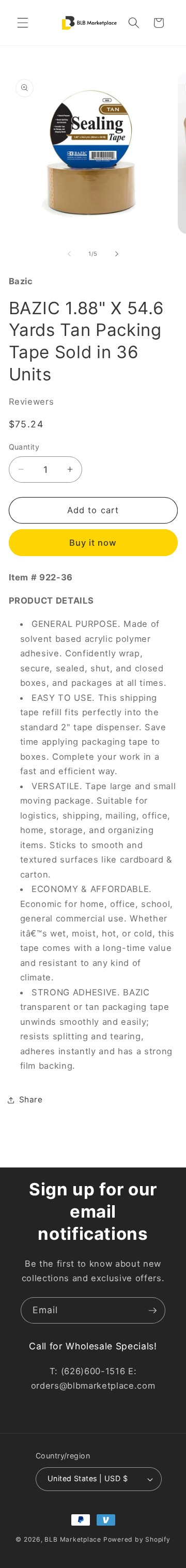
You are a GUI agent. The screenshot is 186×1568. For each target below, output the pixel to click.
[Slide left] (69, 253)
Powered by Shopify (137, 1539)
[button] (22, 22)
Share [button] (31, 1099)
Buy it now (93, 542)
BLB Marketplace (72, 1539)
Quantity (24, 446)
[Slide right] (116, 253)
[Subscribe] (152, 1310)
